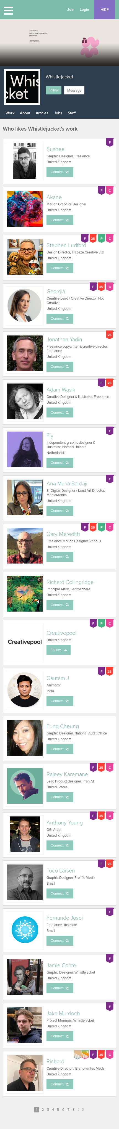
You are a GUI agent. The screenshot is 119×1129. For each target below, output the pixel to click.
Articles (42, 113)
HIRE (104, 9)
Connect (57, 172)
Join (70, 9)
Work (10, 113)
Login (84, 9)
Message (74, 90)
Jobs (58, 113)
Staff (72, 113)
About (25, 113)
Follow (53, 90)
